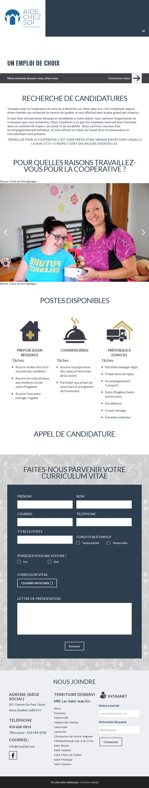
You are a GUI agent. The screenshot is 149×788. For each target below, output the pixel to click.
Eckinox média (89, 782)
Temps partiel (90, 542)
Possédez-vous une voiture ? (42, 556)
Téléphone (87, 514)
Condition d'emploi (93, 537)
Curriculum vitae (32, 575)
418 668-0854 (20, 727)
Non (56, 561)
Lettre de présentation (39, 599)
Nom (81, 496)
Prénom (25, 496)
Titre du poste (31, 531)
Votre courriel (109, 705)
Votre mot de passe (113, 722)
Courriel (26, 514)
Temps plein (119, 542)
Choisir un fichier (35, 583)
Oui (25, 561)
